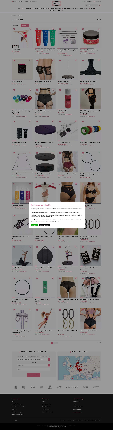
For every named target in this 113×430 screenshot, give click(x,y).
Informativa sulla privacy (45, 221)
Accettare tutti (34, 225)
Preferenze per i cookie (44, 225)
